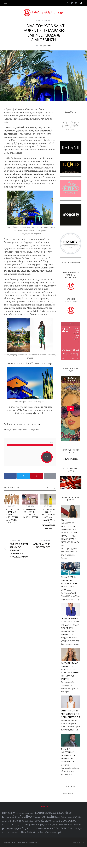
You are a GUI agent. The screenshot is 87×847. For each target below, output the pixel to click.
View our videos (70, 458)
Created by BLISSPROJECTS (30, 842)
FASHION (38, 20)
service (32, 813)
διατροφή (55, 821)
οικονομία (34, 829)
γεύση (48, 820)
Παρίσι (57, 817)
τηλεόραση (53, 832)
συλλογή (23, 832)
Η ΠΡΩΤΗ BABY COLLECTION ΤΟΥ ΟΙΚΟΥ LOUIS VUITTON (30, 513)
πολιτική (50, 829)
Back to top (76, 842)
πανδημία (42, 828)
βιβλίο (14, 820)
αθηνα (77, 816)
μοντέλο (77, 824)
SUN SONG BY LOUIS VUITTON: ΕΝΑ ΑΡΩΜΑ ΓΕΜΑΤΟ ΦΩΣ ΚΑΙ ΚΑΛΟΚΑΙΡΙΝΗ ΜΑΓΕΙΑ (48, 518)
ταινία (31, 832)
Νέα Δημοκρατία (43, 816)
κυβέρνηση (62, 824)
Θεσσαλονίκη (51, 812)
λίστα (70, 825)
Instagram (20, 813)
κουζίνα (47, 824)
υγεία (59, 832)
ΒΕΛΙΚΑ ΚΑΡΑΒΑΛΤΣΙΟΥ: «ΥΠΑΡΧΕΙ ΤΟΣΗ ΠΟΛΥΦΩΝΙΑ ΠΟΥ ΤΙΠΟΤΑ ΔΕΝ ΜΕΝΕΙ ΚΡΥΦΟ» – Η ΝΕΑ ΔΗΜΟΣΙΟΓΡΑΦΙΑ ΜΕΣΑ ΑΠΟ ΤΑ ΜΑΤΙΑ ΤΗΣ (70, 533)
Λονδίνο (25, 816)
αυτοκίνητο (6, 821)
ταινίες (39, 832)
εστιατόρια (9, 824)
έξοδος (70, 817)
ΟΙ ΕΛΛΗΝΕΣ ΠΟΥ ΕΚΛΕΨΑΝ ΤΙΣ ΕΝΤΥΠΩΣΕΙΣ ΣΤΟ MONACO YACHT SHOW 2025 (69, 583)
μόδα (5, 828)
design (11, 812)
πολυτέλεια (61, 828)
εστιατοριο (67, 820)
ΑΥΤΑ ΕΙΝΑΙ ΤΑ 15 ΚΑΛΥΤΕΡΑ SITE (41, 544)
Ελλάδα (39, 813)
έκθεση (64, 817)
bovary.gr (35, 424)
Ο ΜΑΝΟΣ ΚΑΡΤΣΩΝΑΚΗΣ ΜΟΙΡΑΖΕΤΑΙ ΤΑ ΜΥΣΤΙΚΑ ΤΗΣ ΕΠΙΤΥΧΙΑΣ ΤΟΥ (68, 755)
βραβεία (23, 820)
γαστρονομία (36, 820)
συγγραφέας (14, 832)
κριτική (54, 825)
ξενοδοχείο (23, 828)
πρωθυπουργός (76, 829)
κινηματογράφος (34, 824)
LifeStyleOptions (45, 45)
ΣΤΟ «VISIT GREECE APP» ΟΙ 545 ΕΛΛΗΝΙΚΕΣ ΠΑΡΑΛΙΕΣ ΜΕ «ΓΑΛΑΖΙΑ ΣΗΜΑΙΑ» (19, 549)
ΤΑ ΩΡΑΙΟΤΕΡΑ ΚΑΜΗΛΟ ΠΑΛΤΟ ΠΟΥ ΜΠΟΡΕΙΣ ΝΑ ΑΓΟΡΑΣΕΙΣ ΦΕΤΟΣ (12, 516)
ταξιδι (46, 832)
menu (27, 813)
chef (4, 813)
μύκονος (13, 829)
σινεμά (6, 832)
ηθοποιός (21, 825)
